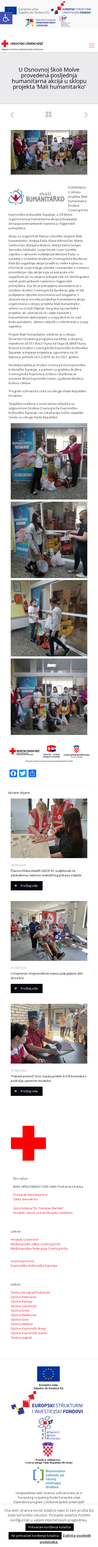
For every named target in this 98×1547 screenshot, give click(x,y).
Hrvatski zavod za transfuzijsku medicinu (43, 1212)
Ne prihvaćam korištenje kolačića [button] (35, 1535)
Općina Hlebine (22, 1324)
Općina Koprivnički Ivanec (29, 1333)
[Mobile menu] (92, 45)
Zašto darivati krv (25, 1199)
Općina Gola (20, 1319)
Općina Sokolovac (24, 1306)
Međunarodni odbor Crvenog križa (35, 1244)
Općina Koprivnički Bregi (28, 1328)
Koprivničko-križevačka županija (34, 1265)
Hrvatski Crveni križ (24, 1239)
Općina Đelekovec (24, 1315)
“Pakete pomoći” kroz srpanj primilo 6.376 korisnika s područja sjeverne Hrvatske (49, 1078)
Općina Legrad (21, 1337)
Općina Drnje (20, 1310)
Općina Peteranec (24, 1297)
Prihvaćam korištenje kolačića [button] (49, 1527)
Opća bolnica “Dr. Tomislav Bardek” (38, 1208)
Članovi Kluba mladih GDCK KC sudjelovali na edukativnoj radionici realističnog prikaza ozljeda (46, 873)
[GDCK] (22, 45)
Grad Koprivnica (22, 1261)
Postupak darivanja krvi (30, 1194)
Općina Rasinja (21, 1301)
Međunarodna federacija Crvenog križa (39, 1248)
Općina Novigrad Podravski (30, 1292)
